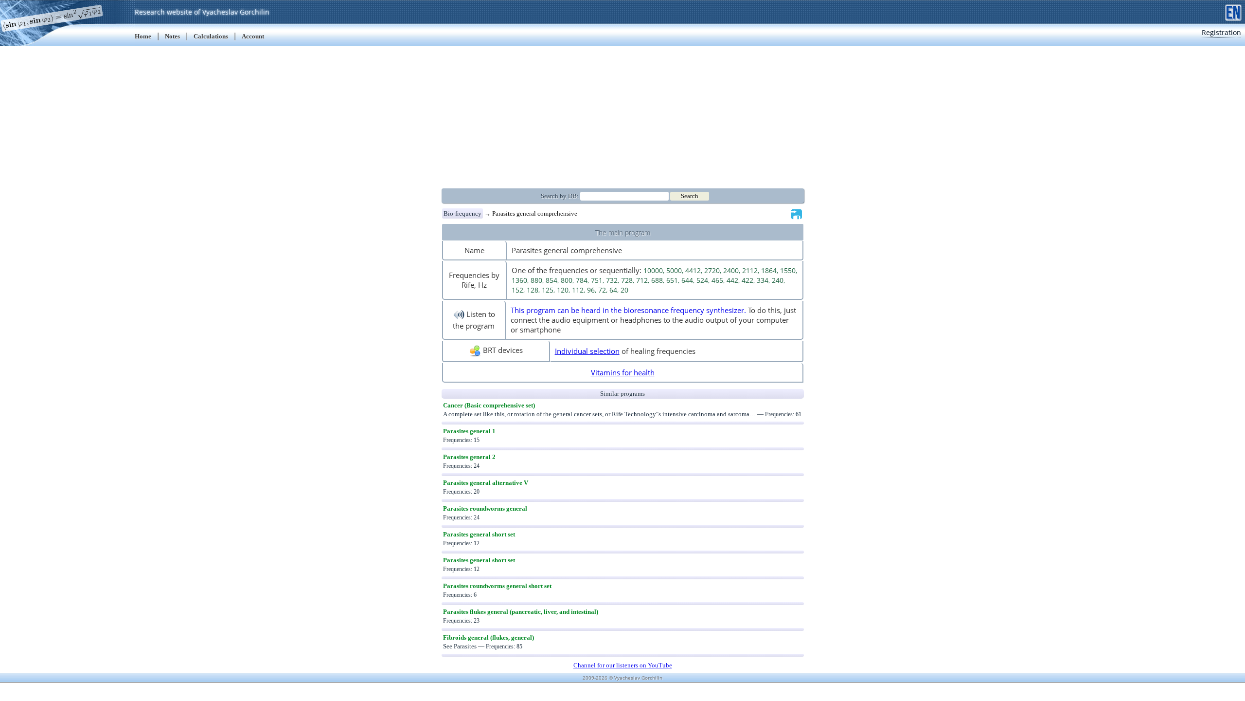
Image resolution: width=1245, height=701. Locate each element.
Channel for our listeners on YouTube (622, 665)
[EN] (1233, 11)
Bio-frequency (462, 213)
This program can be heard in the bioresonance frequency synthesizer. (628, 310)
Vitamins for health (623, 372)
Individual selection (587, 351)
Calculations (211, 36)
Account (253, 36)
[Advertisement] (622, 114)
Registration (1221, 32)
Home (143, 36)
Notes (172, 36)
